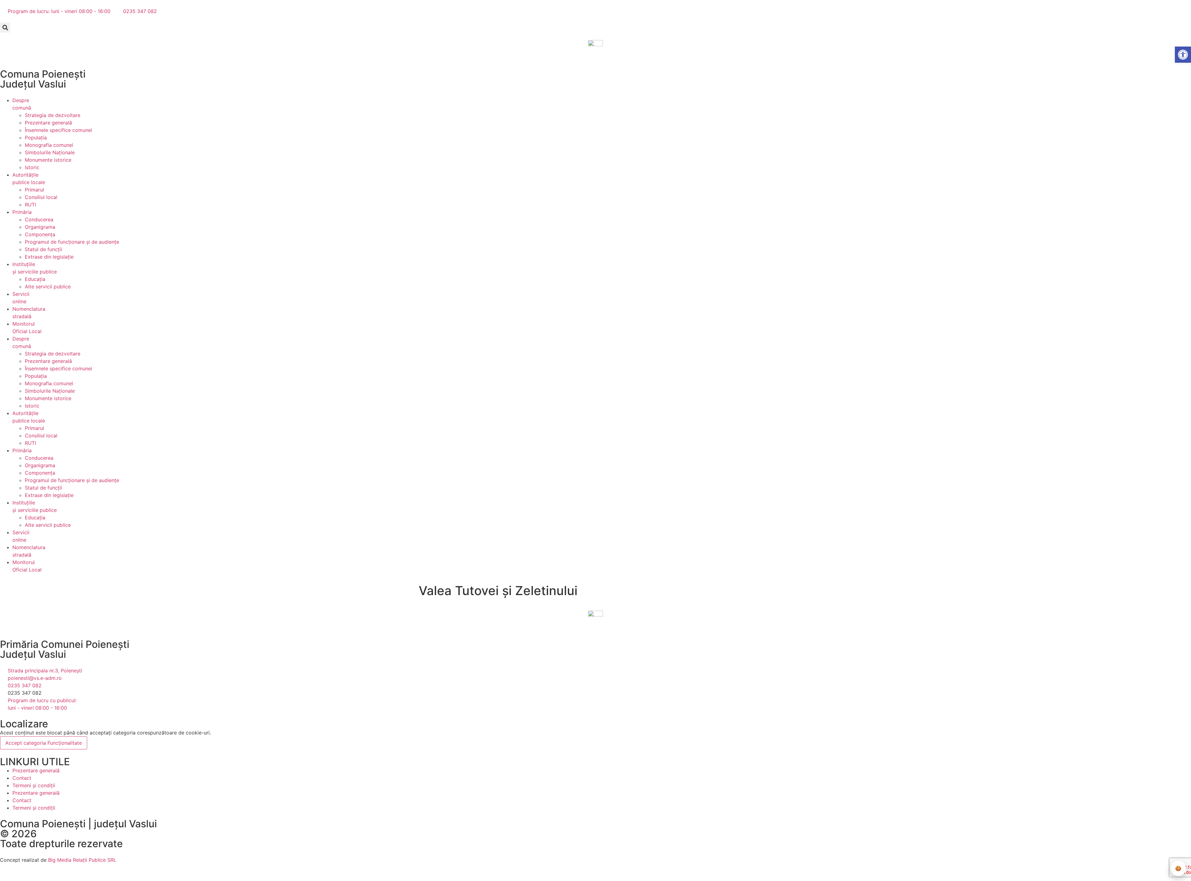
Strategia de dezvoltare (52, 115)
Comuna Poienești (43, 74)
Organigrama (40, 227)
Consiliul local (41, 197)
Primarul (34, 190)
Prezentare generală (48, 123)
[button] (5, 27)
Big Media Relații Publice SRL (82, 860)
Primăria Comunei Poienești (64, 644)
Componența (40, 234)
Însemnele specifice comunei (58, 130)
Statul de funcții (43, 249)
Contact (21, 778)
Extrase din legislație (49, 257)
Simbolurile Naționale (50, 152)
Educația (35, 279)
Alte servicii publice (48, 286)
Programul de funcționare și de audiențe (72, 242)
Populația (36, 137)
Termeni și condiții (33, 785)
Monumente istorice (48, 160)
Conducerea (39, 219)
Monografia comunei (49, 145)
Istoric (32, 167)
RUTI (30, 204)
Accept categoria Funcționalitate (43, 743)
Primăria (22, 212)
